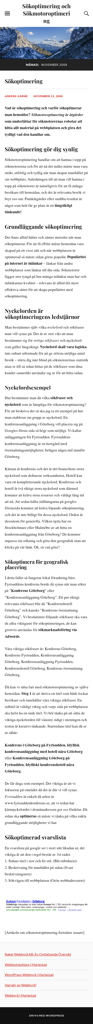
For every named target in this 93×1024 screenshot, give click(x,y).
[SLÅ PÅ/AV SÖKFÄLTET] (85, 13)
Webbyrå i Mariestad (20, 995)
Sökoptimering (24, 81)
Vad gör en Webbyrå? (20, 985)
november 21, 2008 (48, 96)
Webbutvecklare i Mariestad (26, 964)
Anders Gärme (16, 96)
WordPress (55, 1015)
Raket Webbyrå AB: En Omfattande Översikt (38, 954)
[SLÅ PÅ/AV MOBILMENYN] (7, 13)
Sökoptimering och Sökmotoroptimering (46, 13)
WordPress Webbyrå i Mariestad (29, 975)
